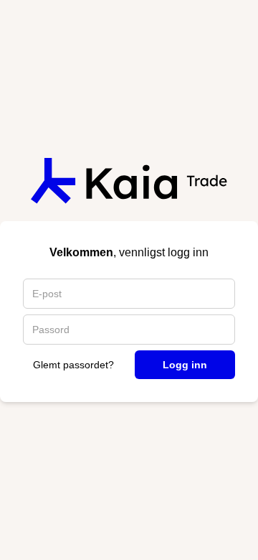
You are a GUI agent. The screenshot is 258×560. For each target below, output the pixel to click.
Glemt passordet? (73, 364)
